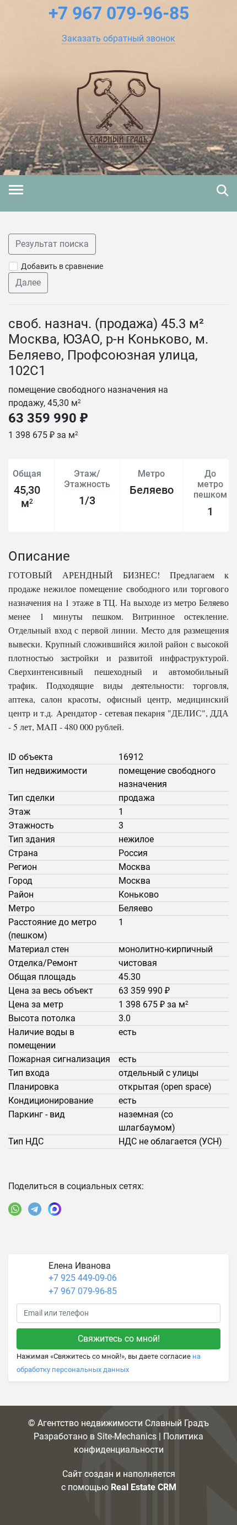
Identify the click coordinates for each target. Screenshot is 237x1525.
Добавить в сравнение (62, 266)
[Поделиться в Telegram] (34, 1209)
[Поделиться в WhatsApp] (14, 1209)
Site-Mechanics (127, 1436)
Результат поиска (52, 244)
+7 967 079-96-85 (83, 1291)
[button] (118, 38)
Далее (28, 282)
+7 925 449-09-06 (83, 1278)
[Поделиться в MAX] (54, 1209)
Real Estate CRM (143, 1487)
